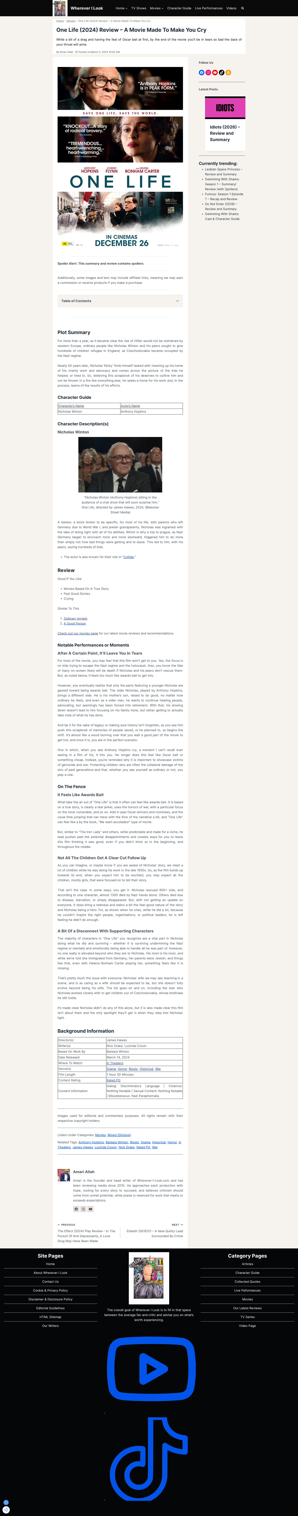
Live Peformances (247, 1290)
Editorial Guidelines (50, 1308)
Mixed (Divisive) (119, 1135)
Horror (122, 1069)
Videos (231, 8)
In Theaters (115, 1063)
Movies (71, 20)
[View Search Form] (242, 8)
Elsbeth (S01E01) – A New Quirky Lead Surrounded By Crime (155, 1230)
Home (60, 20)
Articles (247, 1264)
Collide (129, 557)
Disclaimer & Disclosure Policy (50, 1299)
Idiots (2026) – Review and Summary (225, 133)
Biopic (133, 1069)
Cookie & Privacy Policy (50, 1290)
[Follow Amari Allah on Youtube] (90, 1209)
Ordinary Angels (75, 618)
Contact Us (50, 1281)
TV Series (247, 1317)
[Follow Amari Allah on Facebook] (76, 1209)
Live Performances (209, 8)
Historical (146, 1069)
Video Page (247, 1326)
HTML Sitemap (50, 1317)
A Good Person (75, 623)
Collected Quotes (247, 1281)
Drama (111, 1069)
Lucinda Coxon (106, 1147)
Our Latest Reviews (247, 1308)
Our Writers (50, 1326)
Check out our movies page (78, 633)
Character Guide (179, 8)
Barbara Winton (117, 1142)
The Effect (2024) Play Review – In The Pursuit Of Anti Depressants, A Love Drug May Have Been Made (86, 1233)
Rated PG (113, 1080)
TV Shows (138, 8)
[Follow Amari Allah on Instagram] (83, 1209)
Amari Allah (66, 51)
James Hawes (82, 1147)
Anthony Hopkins (91, 1142)
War (158, 1069)
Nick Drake (127, 1147)
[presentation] (225, 107)
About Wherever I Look (50, 1273)
